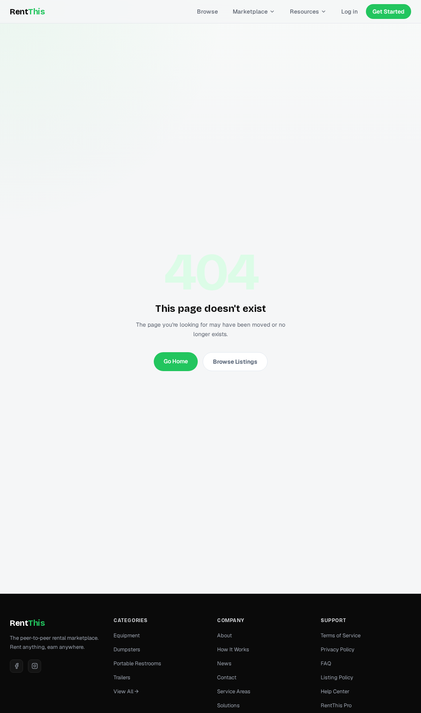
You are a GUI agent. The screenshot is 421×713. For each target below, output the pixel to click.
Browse (207, 11)
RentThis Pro (336, 705)
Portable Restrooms (137, 663)
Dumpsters (126, 649)
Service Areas (233, 691)
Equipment (126, 635)
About (224, 635)
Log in (349, 11)
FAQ (326, 663)
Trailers (121, 677)
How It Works (233, 649)
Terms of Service (341, 635)
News (224, 663)
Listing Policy (337, 677)
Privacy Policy (337, 649)
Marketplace (250, 11)
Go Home (176, 361)
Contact (226, 677)
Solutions (228, 705)
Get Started (388, 11)
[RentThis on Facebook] (16, 666)
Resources (304, 11)
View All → (126, 691)
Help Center (335, 691)
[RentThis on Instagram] (34, 666)
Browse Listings (235, 361)
